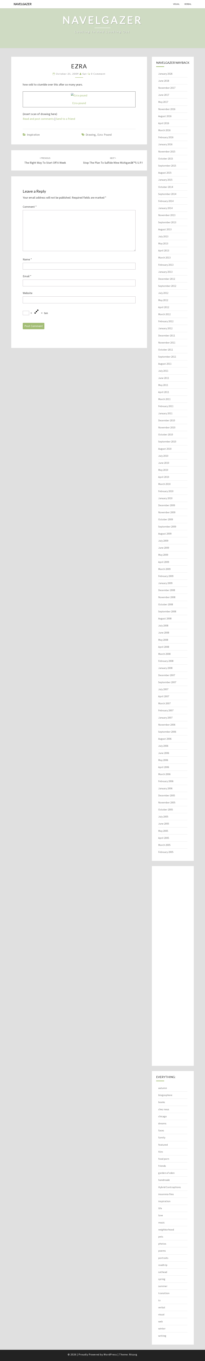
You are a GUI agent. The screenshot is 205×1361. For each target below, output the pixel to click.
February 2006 (165, 781)
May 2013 (163, 243)
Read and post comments (38, 119)
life (160, 1208)
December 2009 (166, 505)
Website (27, 293)
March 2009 (164, 569)
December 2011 (166, 335)
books (161, 1102)
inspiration (33, 134)
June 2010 (163, 462)
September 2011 (167, 356)
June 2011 (163, 378)
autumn (162, 1088)
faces (161, 1130)
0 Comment (98, 73)
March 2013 (164, 257)
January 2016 (165, 144)
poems (162, 1250)
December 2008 (166, 590)
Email (27, 276)
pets (160, 1236)
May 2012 (163, 300)
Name (27, 259)
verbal (187, 4)
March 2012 (164, 314)
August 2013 (165, 229)
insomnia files (166, 1194)
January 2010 (165, 498)
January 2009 (165, 583)
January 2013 (165, 271)
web (160, 1321)
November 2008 (166, 597)
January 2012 (165, 328)
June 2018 (163, 80)
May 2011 (163, 385)
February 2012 (165, 321)
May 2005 (163, 830)
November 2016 (166, 109)
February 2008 (165, 660)
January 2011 (165, 413)
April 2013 (163, 250)
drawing (91, 134)
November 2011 (166, 342)
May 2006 (163, 760)
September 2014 (167, 194)
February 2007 (165, 710)
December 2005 (166, 795)
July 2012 (163, 292)
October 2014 (165, 186)
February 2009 (165, 576)
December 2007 (166, 675)
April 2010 (163, 476)
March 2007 (164, 703)
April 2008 (163, 646)
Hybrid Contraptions (169, 1187)
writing (162, 1335)
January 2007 (165, 717)
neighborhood (166, 1229)
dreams (162, 1123)
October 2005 (165, 809)
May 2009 (163, 554)
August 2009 (165, 533)
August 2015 (165, 172)
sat (84, 73)
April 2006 (163, 767)
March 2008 (164, 653)
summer (162, 1286)
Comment (30, 206)
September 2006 (167, 731)
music (161, 1222)
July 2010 (163, 455)
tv (159, 1300)
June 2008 (163, 632)
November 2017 (166, 87)
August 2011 (165, 363)
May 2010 (163, 469)
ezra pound (104, 134)
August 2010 (165, 448)
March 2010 (164, 484)
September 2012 (167, 285)
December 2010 (166, 420)
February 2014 (165, 201)
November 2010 (166, 427)
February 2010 (165, 491)
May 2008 (163, 639)
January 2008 (165, 668)
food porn (163, 1158)
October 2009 (165, 519)
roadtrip (162, 1265)
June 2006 (163, 753)
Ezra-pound (79, 103)
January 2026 (165, 73)
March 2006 (164, 774)
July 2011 (163, 370)
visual (176, 4)
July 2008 (163, 625)
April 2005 (163, 837)
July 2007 (163, 689)
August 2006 (165, 738)
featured (163, 1144)
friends (162, 1165)
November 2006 (166, 724)
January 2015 (165, 179)
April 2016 (163, 123)
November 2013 (166, 215)
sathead (162, 1272)
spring (161, 1279)
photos (162, 1243)
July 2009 (163, 540)
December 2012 (166, 278)
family (161, 1137)
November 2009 (166, 512)
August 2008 (165, 618)
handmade (164, 1179)
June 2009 (163, 547)
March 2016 (164, 130)
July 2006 (163, 745)
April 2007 (163, 696)
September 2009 (167, 526)
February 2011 (165, 406)
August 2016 (165, 116)
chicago (162, 1116)
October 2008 (165, 604)
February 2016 (165, 137)
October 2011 (165, 349)
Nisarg (133, 1354)
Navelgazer (23, 4)
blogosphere (165, 1095)
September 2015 (167, 165)
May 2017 (163, 101)
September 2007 (167, 682)
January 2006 (165, 788)
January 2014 (165, 208)
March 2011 (164, 399)
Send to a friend (65, 119)
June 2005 (163, 823)
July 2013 (163, 236)
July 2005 (163, 816)
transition (163, 1293)
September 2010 (167, 441)
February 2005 (165, 852)
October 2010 (165, 434)
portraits (163, 1257)
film (160, 1151)
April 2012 (163, 307)
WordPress (110, 1354)
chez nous (163, 1109)
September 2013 (167, 222)
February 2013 (165, 264)
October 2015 (165, 158)
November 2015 (166, 151)
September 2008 (167, 611)
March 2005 (164, 844)
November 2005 (166, 802)
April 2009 (163, 562)
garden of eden (166, 1172)
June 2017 (163, 94)
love (160, 1215)
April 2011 (163, 392)
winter (161, 1328)
